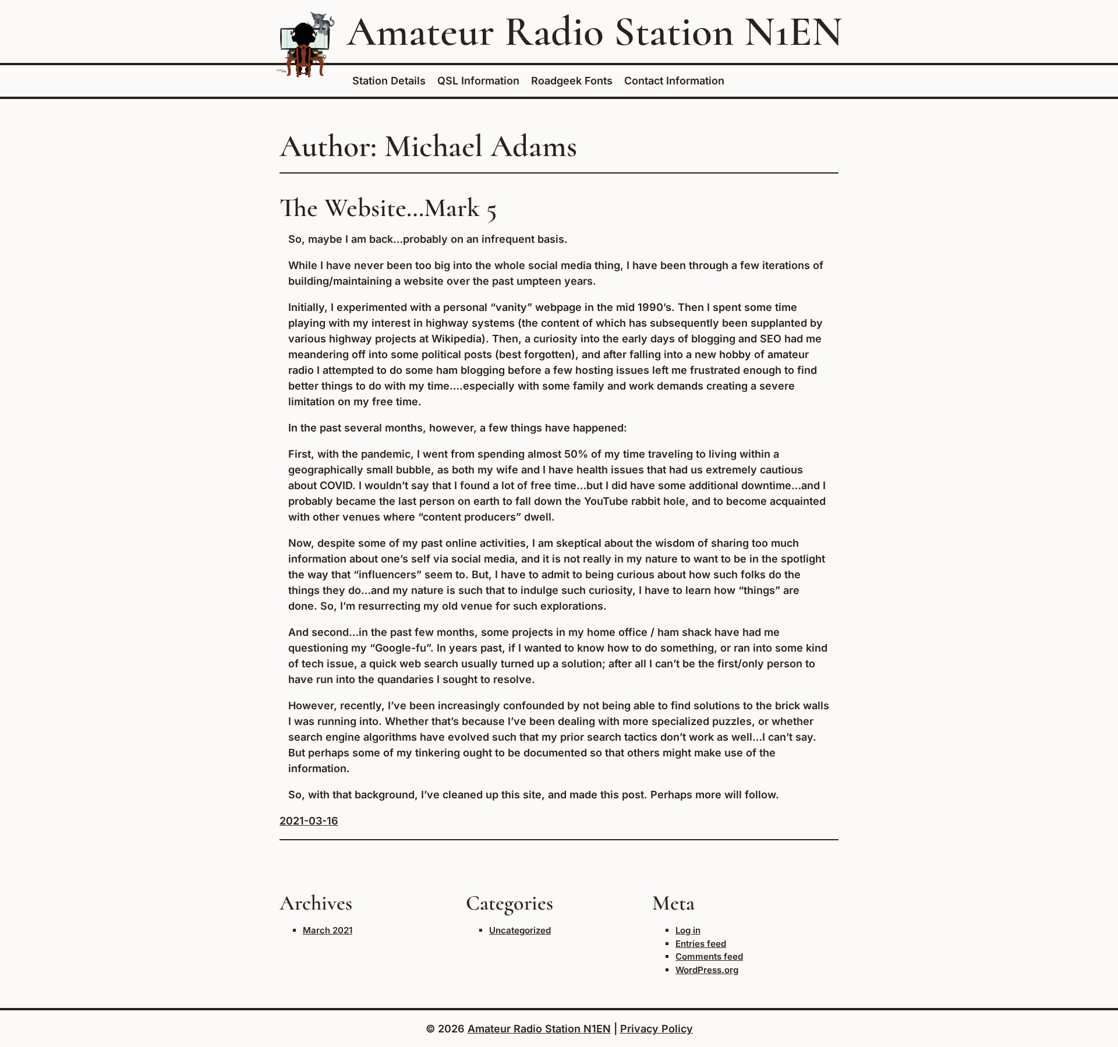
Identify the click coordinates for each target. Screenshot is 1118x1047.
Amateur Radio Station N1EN (594, 31)
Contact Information (674, 81)
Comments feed (709, 956)
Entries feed (700, 943)
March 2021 (327, 930)
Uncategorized (520, 930)
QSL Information (478, 81)
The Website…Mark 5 (388, 208)
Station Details (389, 81)
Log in (687, 930)
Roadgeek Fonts (572, 81)
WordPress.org (706, 969)
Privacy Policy (656, 1029)
